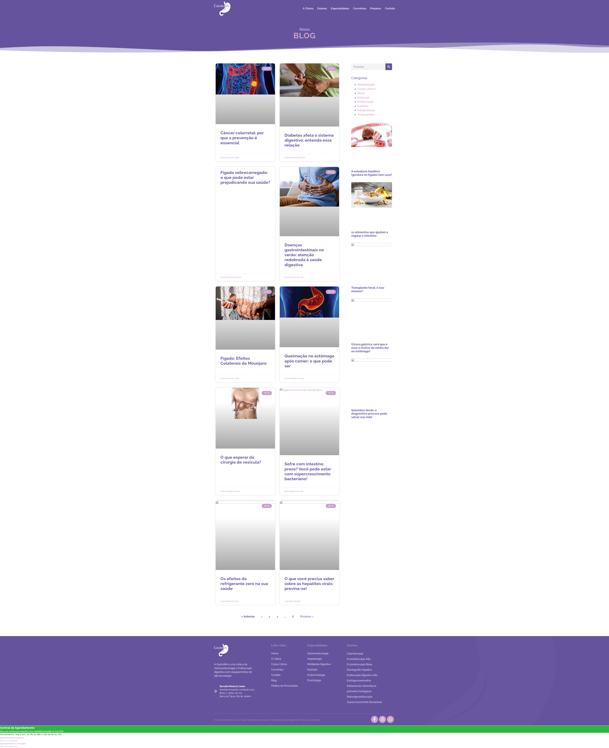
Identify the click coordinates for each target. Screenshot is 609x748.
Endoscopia (365, 101)
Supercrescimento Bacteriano (364, 702)
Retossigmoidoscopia (359, 696)
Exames (322, 8)
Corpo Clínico (367, 89)
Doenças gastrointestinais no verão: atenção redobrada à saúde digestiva (304, 255)
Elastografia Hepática (359, 669)
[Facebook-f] (374, 719)
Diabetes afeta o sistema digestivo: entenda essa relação (309, 140)
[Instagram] (382, 719)
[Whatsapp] (390, 719)
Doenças (364, 97)
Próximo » (307, 616)
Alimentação (366, 84)
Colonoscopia (355, 653)
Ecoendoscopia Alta (358, 658)
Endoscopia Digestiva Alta (362, 675)
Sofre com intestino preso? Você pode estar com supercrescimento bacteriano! (308, 471)
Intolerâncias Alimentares (361, 685)
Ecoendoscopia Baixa (359, 664)
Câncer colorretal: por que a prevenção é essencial (242, 137)
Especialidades (340, 8)
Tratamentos (366, 114)
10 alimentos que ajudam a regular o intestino (369, 234)
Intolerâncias (366, 110)
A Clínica (308, 8)
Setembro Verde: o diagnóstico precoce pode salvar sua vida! (369, 414)
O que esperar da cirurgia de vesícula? (240, 460)
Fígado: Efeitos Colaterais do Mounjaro (243, 361)
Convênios (359, 8)
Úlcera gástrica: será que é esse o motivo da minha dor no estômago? (370, 348)
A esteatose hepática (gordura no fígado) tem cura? (371, 173)
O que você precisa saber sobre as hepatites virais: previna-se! (309, 583)
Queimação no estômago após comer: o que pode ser (309, 361)
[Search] (388, 66)
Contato (390, 8)
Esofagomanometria (359, 680)
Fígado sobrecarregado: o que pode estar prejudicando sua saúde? (245, 177)
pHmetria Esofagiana (359, 691)
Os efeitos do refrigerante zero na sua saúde (244, 583)
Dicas (361, 93)
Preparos (375, 8)
